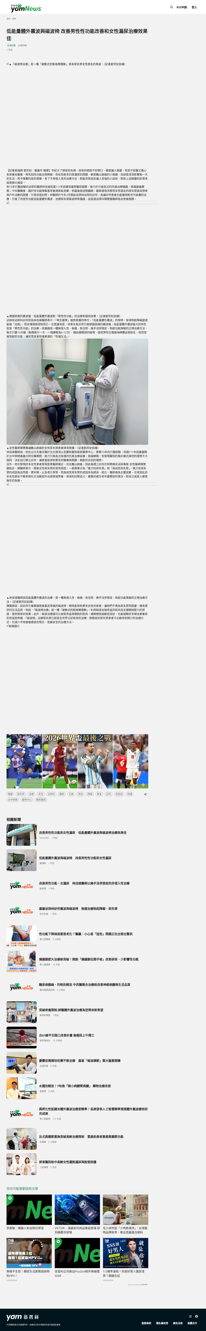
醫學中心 (27, 799)
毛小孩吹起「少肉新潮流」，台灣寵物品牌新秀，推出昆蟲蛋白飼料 (125, 1230)
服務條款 (146, 1323)
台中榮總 (12, 799)
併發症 (119, 794)
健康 (10, 794)
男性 (80, 794)
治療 (31, 794)
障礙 (89, 794)
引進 (71, 794)
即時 (14, 18)
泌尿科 (51, 794)
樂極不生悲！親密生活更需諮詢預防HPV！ (27, 1273)
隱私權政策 (162, 1323)
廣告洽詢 (178, 1323)
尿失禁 (20, 794)
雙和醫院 (41, 799)
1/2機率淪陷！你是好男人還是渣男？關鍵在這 (123, 1273)
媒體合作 (192, 1323)
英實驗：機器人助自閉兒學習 (25, 1228)
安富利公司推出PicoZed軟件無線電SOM (77, 1273)
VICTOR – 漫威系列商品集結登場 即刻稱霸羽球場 (77, 1230)
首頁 (8, 18)
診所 (108, 794)
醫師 (61, 794)
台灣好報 (11, 45)
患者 (99, 794)
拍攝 (129, 794)
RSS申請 (182, 7)
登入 (194, 7)
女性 (40, 794)
